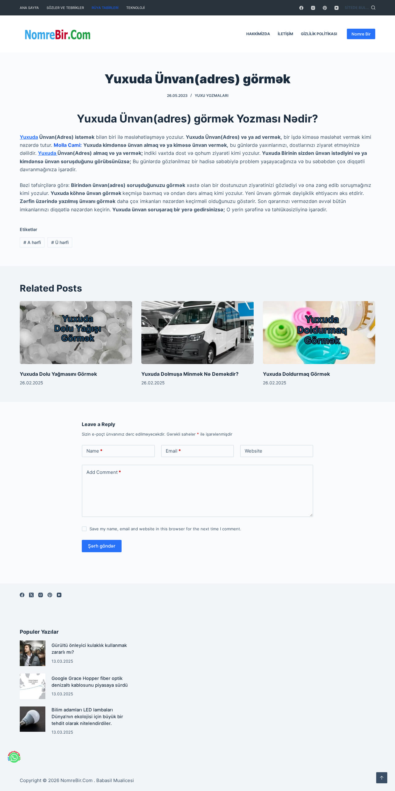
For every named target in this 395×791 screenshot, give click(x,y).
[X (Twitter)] (31, 595)
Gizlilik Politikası (319, 33)
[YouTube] (337, 8)
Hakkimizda (258, 33)
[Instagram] (313, 8)
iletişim (285, 33)
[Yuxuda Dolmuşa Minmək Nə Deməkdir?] (197, 332)
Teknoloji (135, 8)
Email (173, 451)
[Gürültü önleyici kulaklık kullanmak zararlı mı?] (32, 653)
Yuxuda (29, 137)
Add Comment (103, 472)
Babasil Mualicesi (115, 780)
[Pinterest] (325, 8)
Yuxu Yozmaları (211, 95)
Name (94, 451)
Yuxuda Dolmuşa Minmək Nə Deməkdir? (190, 374)
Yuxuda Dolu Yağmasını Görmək (58, 374)
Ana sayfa (29, 8)
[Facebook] (301, 8)
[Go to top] (381, 777)
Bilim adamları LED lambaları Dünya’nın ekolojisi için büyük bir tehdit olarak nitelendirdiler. (87, 716)
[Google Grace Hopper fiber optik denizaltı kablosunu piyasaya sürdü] (32, 686)
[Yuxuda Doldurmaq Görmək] (319, 332)
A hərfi (32, 242)
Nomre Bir (361, 33)
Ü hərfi (60, 242)
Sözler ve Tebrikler (65, 8)
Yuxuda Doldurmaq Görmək (296, 374)
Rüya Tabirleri (105, 8)
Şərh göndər (101, 546)
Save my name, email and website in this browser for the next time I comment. (165, 528)
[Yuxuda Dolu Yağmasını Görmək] (76, 332)
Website (253, 451)
